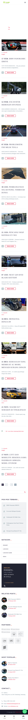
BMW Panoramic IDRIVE (12, 505)
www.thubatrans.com (13, 706)
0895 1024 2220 (11, 701)
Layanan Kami (7, 552)
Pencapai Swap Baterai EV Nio (13, 531)
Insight (3, 54)
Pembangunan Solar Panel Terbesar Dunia (14, 524)
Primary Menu (25, 2)
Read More (10, 72)
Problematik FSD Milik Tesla (13, 517)
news (3, 97)
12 (11, 484)
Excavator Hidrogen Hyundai (13, 511)
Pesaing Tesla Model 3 (13, 677)
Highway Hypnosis (12, 662)
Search (24, 492)
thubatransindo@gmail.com (13, 703)
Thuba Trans (18, 712)
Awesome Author (9, 582)
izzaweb (5, 52)
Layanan (5, 549)
